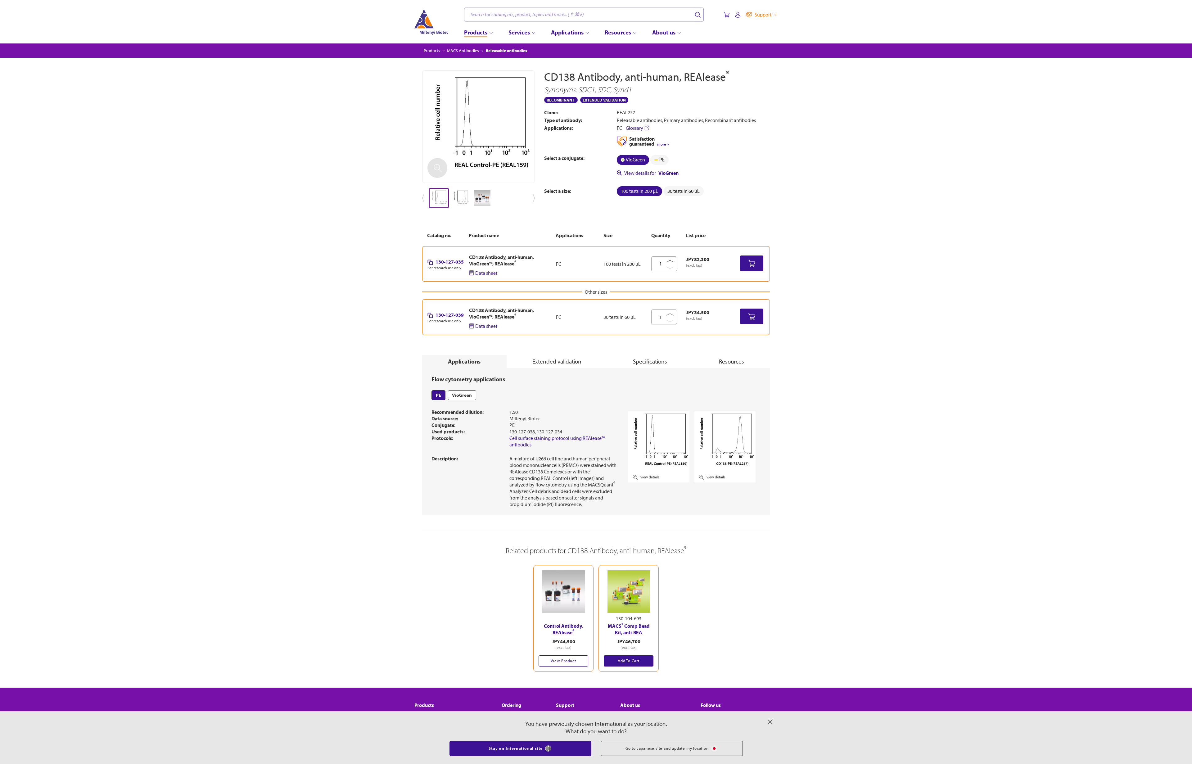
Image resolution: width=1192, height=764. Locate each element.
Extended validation (556, 361)
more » (663, 144)
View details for (651, 173)
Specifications (650, 361)
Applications (464, 361)
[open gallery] (478, 126)
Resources (731, 361)
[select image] (439, 198)
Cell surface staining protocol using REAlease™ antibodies (557, 441)
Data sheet (486, 273)
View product (563, 660)
